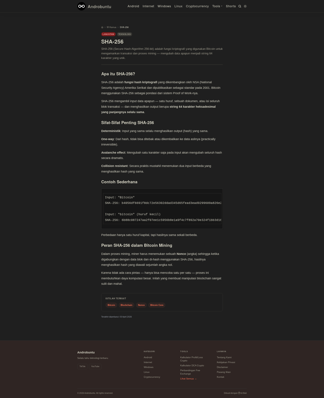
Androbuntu (99, 6)
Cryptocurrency (197, 6)
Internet (148, 6)
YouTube (95, 366)
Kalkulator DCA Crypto (192, 365)
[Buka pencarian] (239, 6)
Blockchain (126, 305)
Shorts (231, 6)
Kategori (149, 351)
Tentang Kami (224, 357)
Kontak (220, 377)
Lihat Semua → (188, 378)
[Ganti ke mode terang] (245, 6)
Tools (216, 6)
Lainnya (221, 351)
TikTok (82, 366)
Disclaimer (222, 367)
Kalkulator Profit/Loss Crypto (191, 359)
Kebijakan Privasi (226, 362)
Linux (178, 6)
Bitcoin (111, 305)
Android (133, 6)
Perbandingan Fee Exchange (190, 372)
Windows (164, 6)
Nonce (141, 305)
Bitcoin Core (156, 305)
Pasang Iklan (224, 372)
